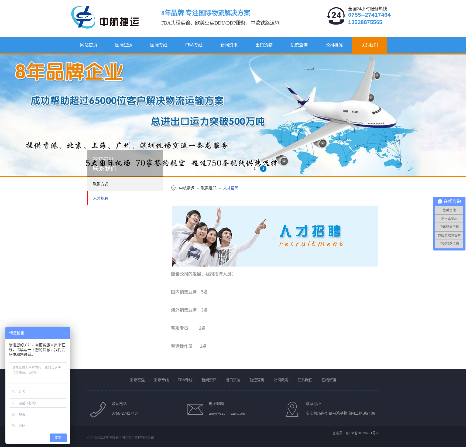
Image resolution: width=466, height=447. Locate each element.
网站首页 (88, 45)
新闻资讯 (229, 45)
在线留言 (329, 380)
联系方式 (100, 184)
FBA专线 (194, 45)
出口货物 (264, 45)
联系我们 (369, 45)
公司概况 (334, 45)
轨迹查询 (299, 45)
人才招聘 (100, 198)
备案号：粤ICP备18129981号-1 (356, 433)
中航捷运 (186, 188)
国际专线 (158, 45)
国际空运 (123, 45)
